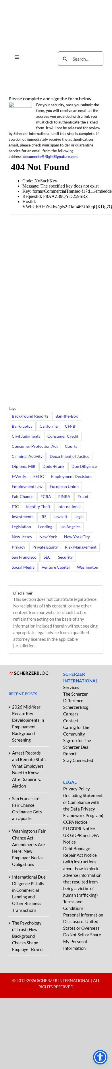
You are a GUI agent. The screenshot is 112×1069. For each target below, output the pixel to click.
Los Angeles (69, 526)
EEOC (38, 476)
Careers (70, 713)
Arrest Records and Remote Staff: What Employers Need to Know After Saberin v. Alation (29, 769)
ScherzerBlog (75, 707)
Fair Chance (22, 496)
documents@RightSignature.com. (50, 156)
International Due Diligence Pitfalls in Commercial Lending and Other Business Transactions (29, 893)
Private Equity (45, 547)
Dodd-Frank (53, 466)
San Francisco (24, 557)
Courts (71, 446)
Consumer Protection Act (35, 446)
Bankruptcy (22, 426)
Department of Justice (69, 456)
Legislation (21, 526)
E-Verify (19, 476)
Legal (79, 516)
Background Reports (30, 416)
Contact (70, 720)
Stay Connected (78, 760)
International (69, 506)
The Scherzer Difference (75, 697)
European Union (64, 486)
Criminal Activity (27, 456)
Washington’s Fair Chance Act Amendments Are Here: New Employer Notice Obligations (29, 847)
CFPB (70, 426)
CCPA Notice (75, 822)
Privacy (18, 547)
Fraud (83, 496)
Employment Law (27, 486)
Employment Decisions (71, 476)
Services (71, 687)
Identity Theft (38, 506)
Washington (87, 567)
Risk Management (80, 547)
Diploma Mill (23, 466)
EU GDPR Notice (79, 828)
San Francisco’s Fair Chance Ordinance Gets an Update (27, 808)
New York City (77, 536)
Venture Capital (56, 567)
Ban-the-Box (66, 416)
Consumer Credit (62, 436)
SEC (47, 557)
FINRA (64, 496)
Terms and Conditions (73, 905)
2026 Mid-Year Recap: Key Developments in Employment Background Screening (28, 723)
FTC (15, 506)
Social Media (23, 567)
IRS (43, 516)
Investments (22, 516)
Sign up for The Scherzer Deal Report (77, 747)
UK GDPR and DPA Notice (81, 838)
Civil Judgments (26, 436)
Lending (45, 526)
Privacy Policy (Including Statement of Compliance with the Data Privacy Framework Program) (83, 802)
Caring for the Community (76, 730)
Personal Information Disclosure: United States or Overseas (83, 921)
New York (48, 536)
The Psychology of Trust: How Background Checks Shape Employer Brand (27, 936)
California (49, 426)
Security (65, 557)
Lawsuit (60, 516)
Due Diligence (84, 466)
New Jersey (22, 536)
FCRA (45, 496)
